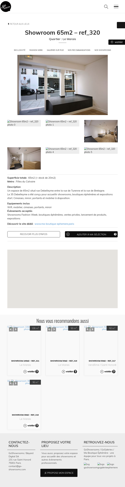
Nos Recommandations (79, 50)
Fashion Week (36, 50)
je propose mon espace (59, 472)
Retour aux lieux (19, 24)
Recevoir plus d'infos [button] (33, 234)
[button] (11, 329)
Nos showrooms (103, 50)
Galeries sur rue (55, 50)
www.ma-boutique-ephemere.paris (54, 223)
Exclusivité (20, 50)
